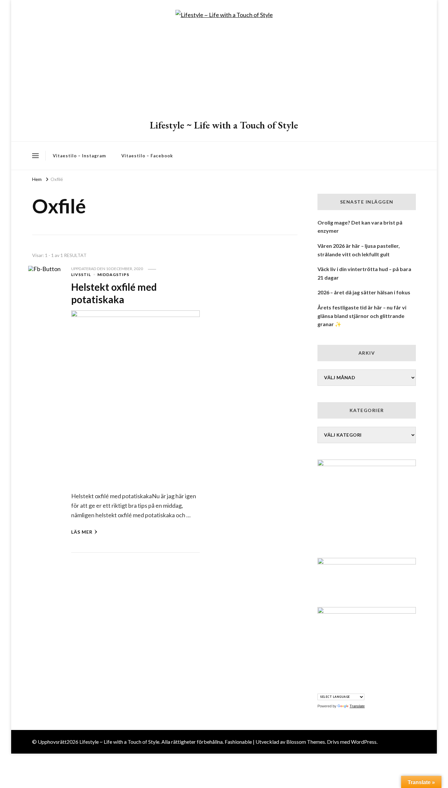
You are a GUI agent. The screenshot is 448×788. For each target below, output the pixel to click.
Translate (357, 706)
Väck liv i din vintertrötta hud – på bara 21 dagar (364, 273)
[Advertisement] (224, 69)
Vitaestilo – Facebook (147, 155)
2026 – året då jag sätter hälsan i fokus (363, 292)
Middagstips (113, 274)
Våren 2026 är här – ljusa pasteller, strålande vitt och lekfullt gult (358, 250)
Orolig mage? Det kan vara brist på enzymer (359, 226)
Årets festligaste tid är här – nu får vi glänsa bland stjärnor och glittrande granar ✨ (361, 315)
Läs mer (81, 532)
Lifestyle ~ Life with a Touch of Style (224, 125)
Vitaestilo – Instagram (79, 155)
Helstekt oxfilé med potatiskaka (114, 293)
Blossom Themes (305, 742)
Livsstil (81, 274)
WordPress (364, 742)
